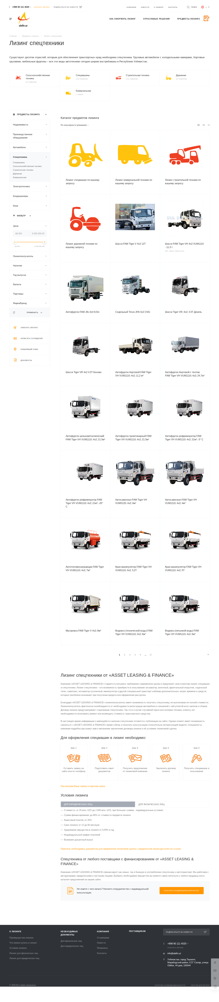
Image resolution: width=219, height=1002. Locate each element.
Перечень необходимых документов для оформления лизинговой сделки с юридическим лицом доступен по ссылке (121, 848)
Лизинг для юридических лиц (24, 958)
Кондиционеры (20, 196)
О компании (103, 937)
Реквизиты (102, 948)
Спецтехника (20, 157)
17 (151, 655)
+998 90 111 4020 (20, 7)
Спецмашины (83, 75)
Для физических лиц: (151, 804)
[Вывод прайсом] (208, 125)
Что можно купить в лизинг (23, 942)
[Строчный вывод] (203, 125)
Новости (101, 942)
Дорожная (181, 75)
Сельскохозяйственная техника (27, 166)
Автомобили (19, 147)
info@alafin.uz (174, 953)
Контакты (102, 953)
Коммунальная (83, 90)
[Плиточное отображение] (198, 125)
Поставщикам (137, 931)
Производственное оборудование (22, 136)
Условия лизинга (18, 948)
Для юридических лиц (72, 946)
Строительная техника (137, 75)
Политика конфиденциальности (170, 985)
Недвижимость (20, 124)
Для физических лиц (71, 941)
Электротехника (21, 186)
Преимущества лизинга (21, 937)
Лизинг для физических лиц (23, 953)
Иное (15, 205)
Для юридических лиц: (78, 804)
